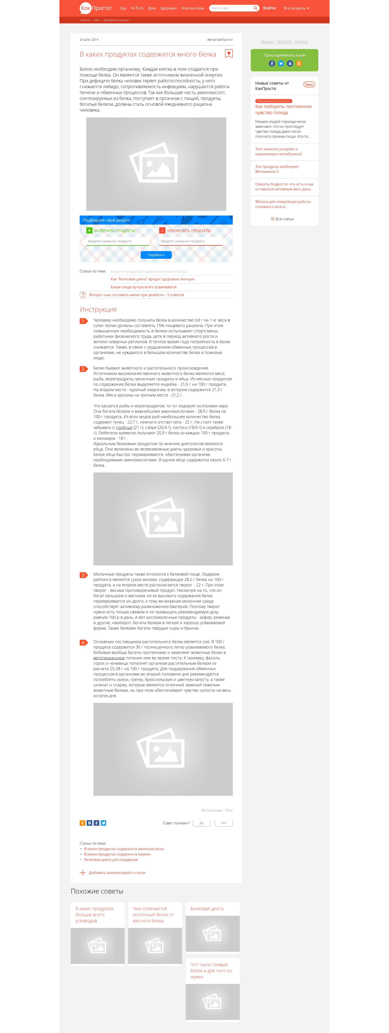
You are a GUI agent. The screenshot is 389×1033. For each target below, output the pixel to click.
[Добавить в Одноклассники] (82, 823)
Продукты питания (116, 20)
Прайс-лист (284, 41)
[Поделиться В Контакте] (89, 823)
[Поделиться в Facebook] (96, 823)
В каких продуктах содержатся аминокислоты (124, 848)
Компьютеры (192, 8)
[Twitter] (281, 63)
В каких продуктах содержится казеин (117, 854)
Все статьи (285, 218)
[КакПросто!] (95, 8)
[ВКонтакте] (290, 63)
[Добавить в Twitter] (103, 823)
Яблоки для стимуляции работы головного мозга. (283, 204)
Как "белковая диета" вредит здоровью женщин (153, 279)
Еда (123, 8)
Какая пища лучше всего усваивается (143, 286)
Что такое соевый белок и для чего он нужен (211, 970)
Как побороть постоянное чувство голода (283, 109)
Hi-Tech (137, 8)
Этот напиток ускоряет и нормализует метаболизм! (278, 151)
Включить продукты (114, 230)
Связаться (301, 41)
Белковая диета (207, 908)
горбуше (124, 427)
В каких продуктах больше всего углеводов (94, 914)
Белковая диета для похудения (111, 859)
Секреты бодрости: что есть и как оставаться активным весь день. (284, 186)
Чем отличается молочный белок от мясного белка (153, 914)
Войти (269, 8)
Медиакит (267, 41)
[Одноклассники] (299, 63)
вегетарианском (109, 657)
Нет (224, 823)
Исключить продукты (189, 230)
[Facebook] (272, 63)
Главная (85, 20)
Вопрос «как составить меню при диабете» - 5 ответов (136, 294)
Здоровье (168, 8)
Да (202, 823)
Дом (152, 8)
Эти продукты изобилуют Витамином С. (277, 169)
